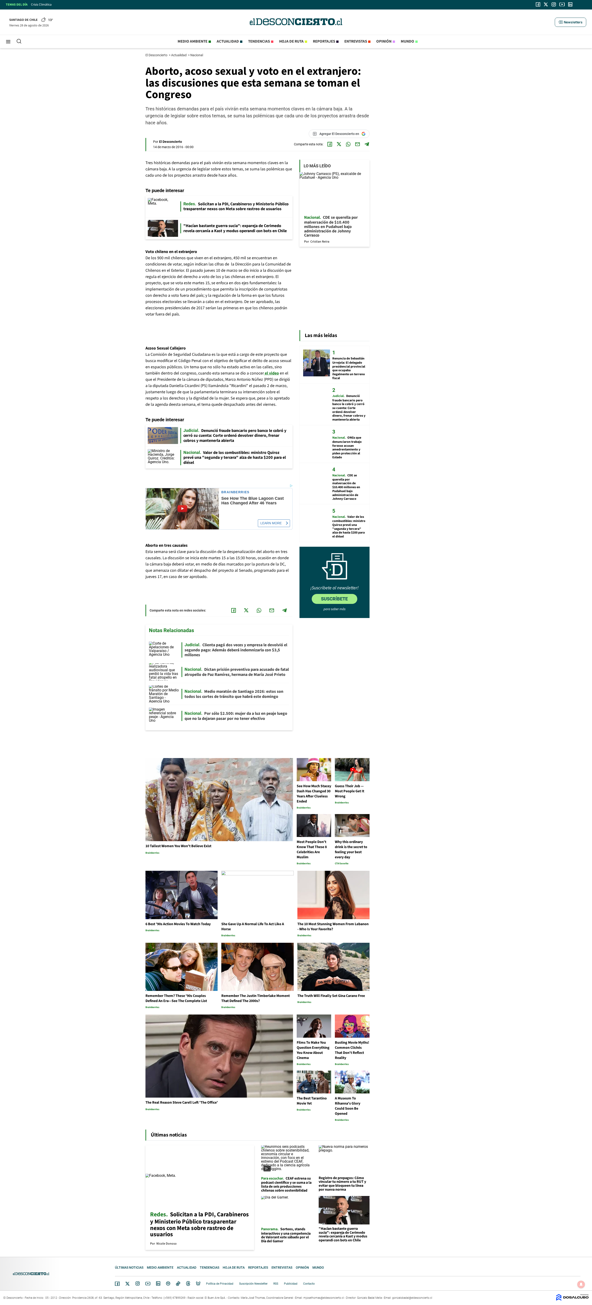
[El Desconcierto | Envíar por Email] (357, 144)
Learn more (271, 523)
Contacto (309, 1283)
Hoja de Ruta (291, 41)
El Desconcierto (156, 55)
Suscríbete (334, 599)
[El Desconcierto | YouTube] (562, 4)
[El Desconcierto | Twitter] (546, 4)
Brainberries (235, 492)
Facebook (117, 1284)
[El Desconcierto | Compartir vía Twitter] (339, 144)
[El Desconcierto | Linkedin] (570, 4)
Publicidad (290, 1283)
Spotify (168, 1283)
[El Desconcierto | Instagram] (554, 4)
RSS (275, 1283)
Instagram (138, 1283)
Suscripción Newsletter (253, 1283)
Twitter (127, 1284)
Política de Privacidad (219, 1283)
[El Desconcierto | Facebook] (538, 4)
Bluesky (198, 1283)
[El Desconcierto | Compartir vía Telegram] (367, 144)
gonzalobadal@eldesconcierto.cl (412, 1297)
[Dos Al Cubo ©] (572, 1299)
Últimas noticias (129, 1267)
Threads (188, 1283)
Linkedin (158, 1283)
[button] (570, 22)
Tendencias (259, 41)
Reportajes (324, 41)
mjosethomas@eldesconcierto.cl (323, 1297)
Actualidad (228, 41)
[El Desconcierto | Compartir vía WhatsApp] (348, 144)
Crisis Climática (41, 4)
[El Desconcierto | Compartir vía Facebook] (330, 144)
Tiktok (178, 1283)
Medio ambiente (192, 41)
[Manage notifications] (581, 1284)
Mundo (407, 41)
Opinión (384, 41)
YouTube (147, 1283)
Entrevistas (355, 41)
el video (271, 373)
